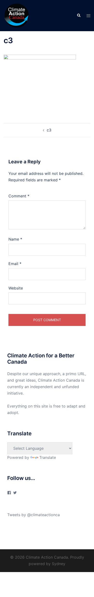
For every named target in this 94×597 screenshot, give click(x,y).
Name (15, 239)
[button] (79, 16)
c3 (49, 130)
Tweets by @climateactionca (33, 514)
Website (15, 288)
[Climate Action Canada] (16, 15)
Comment (18, 196)
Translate (47, 457)
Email (14, 263)
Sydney (58, 563)
